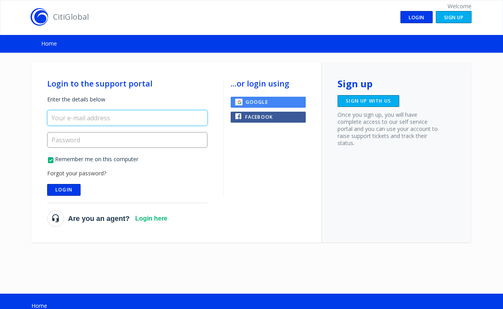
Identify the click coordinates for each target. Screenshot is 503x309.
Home (49, 43)
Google (257, 102)
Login (63, 189)
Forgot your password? (76, 173)
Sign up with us (368, 100)
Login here (151, 218)
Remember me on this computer (96, 159)
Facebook (259, 117)
